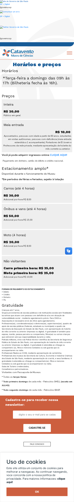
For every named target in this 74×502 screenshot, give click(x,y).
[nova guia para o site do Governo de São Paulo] (10, 11)
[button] (14, 27)
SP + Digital (5, 4)
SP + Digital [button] (5, 16)
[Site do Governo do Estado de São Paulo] (14, 1)
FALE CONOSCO (37, 444)
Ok (37, 491)
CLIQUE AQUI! (58, 155)
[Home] (18, 53)
